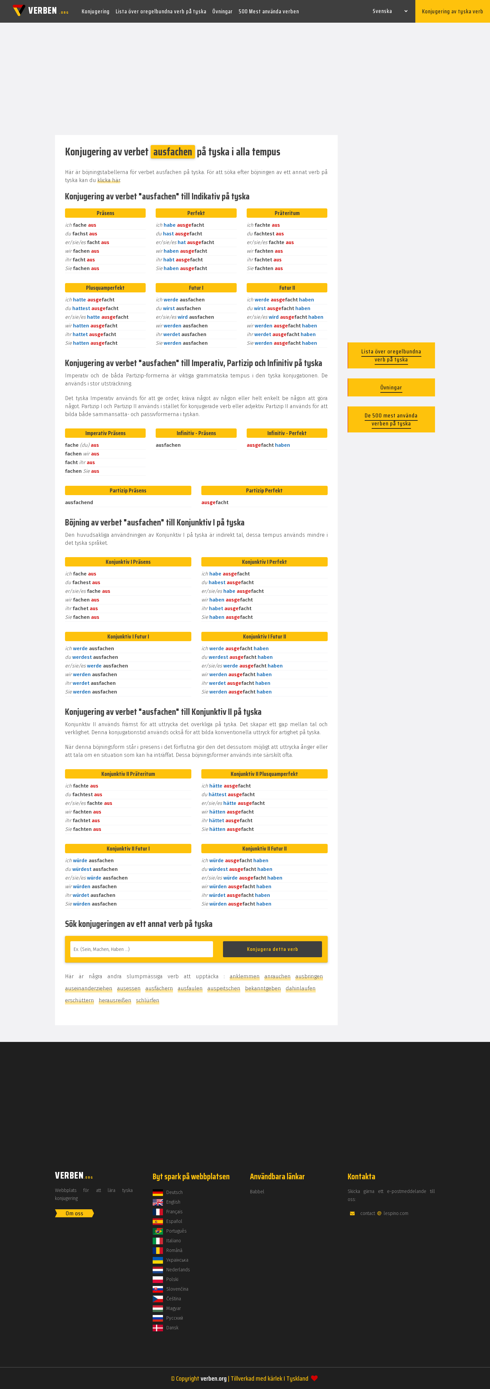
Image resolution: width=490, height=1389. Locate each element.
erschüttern (79, 1000)
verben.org (214, 1378)
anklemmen (245, 976)
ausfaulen (190, 988)
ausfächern (159, 988)
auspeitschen (223, 988)
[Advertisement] (245, 79)
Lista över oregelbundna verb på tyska (161, 11)
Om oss (74, 1213)
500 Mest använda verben (269, 11)
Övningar (222, 11)
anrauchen (277, 976)
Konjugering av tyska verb (452, 11)
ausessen (129, 988)
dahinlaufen (301, 988)
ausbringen (309, 976)
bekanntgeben (263, 988)
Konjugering (96, 11)
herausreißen (115, 1000)
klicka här (108, 180)
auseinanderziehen (88, 988)
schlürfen (147, 1000)
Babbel (257, 1192)
